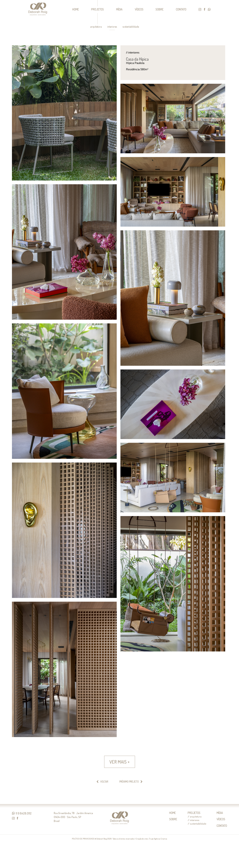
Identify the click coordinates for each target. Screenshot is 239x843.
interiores (112, 26)
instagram (199, 9)
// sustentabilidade (197, 823)
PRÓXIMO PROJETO (129, 781)
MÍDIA (119, 9)
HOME (75, 9)
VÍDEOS (139, 9)
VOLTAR (104, 781)
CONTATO (181, 9)
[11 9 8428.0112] (13, 813)
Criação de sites (142, 838)
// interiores (193, 820)
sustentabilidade (130, 26)
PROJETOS (97, 9)
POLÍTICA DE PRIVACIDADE (83, 838)
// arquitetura (194, 816)
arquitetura (96, 26)
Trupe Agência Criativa (158, 838)
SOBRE (160, 9)
